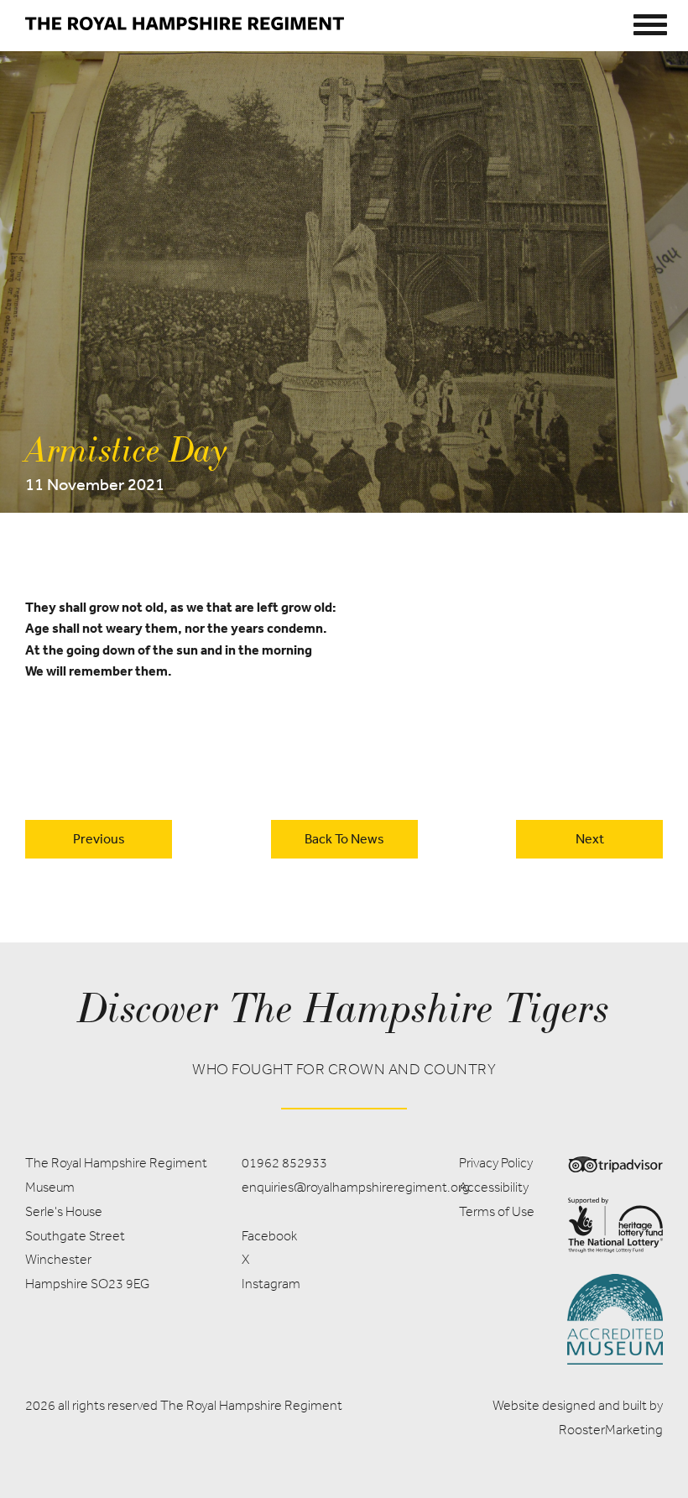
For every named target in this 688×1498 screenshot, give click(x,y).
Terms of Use (496, 1211)
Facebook (269, 1236)
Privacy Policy (496, 1163)
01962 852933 (284, 1163)
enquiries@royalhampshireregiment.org (356, 1187)
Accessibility (494, 1187)
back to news (344, 838)
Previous (99, 838)
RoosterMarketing (611, 1430)
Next (590, 838)
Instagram (271, 1284)
